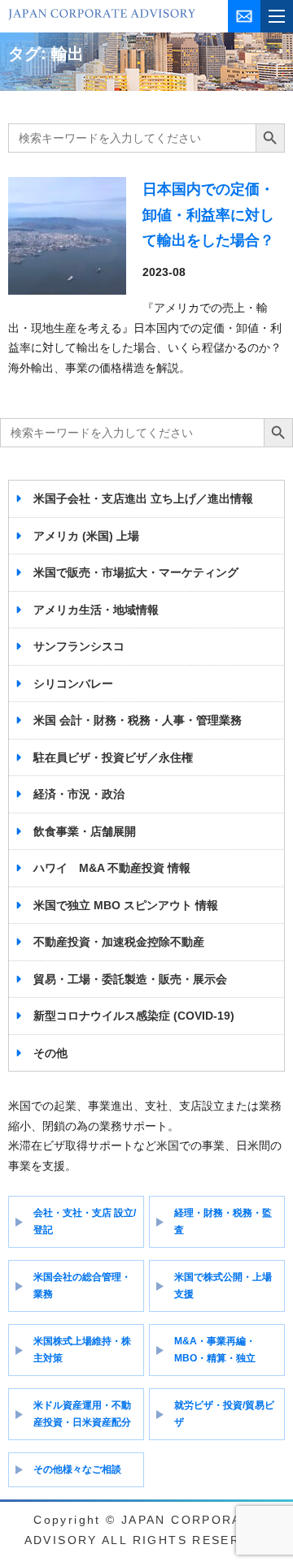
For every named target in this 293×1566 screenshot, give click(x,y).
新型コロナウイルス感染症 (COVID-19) (133, 1015)
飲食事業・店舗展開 (84, 831)
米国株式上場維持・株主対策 (82, 1349)
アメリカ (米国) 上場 (86, 535)
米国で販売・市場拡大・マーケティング (135, 572)
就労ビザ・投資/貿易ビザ (224, 1414)
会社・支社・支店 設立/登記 (84, 1221)
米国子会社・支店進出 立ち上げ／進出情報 (143, 498)
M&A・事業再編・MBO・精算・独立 (215, 1349)
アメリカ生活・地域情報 (96, 609)
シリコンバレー (73, 683)
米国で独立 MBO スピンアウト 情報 (125, 905)
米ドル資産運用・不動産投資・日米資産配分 (82, 1414)
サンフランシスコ (79, 646)
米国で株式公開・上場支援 (223, 1285)
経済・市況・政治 (79, 793)
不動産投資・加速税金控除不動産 (118, 941)
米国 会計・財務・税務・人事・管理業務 (137, 720)
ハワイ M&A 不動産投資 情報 (111, 867)
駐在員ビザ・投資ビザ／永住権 (113, 757)
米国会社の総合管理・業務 (82, 1285)
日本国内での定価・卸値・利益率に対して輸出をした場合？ (208, 214)
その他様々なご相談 (77, 1469)
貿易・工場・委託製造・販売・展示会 (130, 979)
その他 (50, 1052)
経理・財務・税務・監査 (223, 1221)
